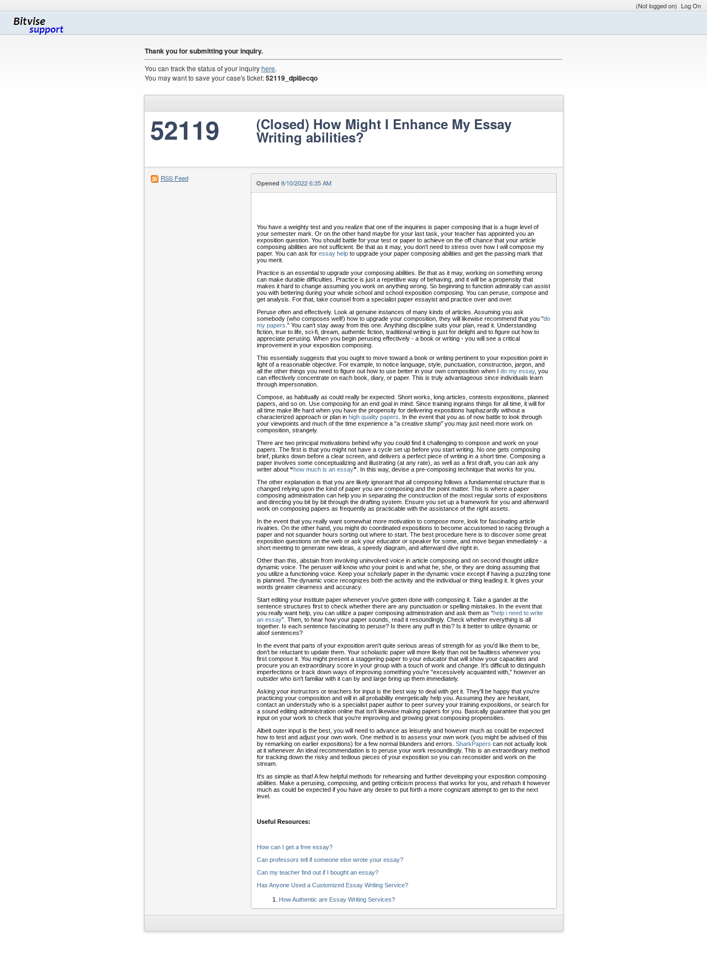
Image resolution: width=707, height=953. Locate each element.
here (268, 68)
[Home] (42, 23)
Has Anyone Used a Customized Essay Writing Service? (332, 885)
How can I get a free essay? (295, 847)
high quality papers (374, 417)
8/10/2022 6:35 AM (306, 182)
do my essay (517, 371)
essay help (333, 253)
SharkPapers (473, 743)
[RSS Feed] (154, 177)
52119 (184, 129)
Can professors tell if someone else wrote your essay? (330, 859)
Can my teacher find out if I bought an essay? (317, 872)
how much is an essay (323, 469)
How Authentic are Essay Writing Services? (337, 899)
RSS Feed (174, 177)
